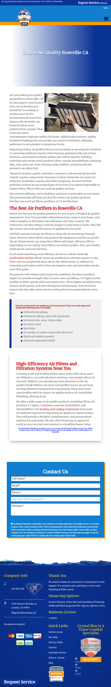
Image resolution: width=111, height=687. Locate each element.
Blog (51, 663)
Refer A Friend (56, 657)
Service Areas (56, 632)
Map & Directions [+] (23, 612)
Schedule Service (57, 652)
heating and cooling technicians (59, 409)
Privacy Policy (56, 642)
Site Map (53, 637)
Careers (53, 647)
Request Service (19, 681)
